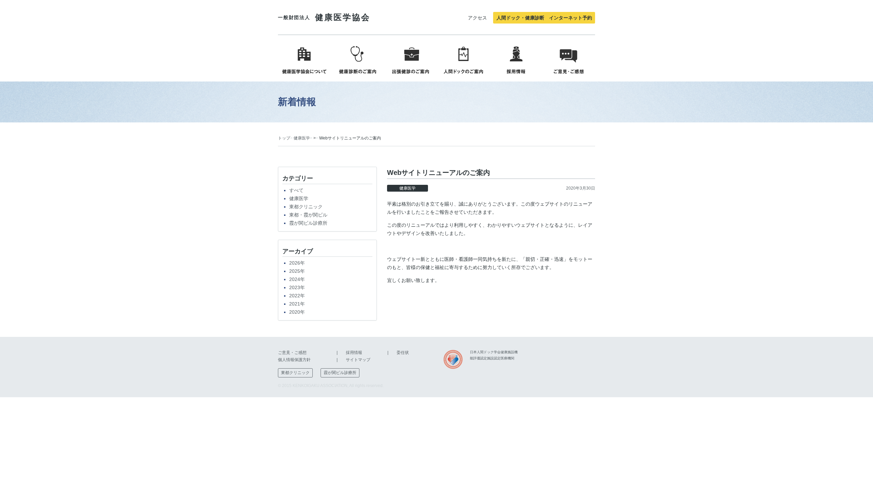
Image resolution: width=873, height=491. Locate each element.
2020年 (297, 312)
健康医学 (302, 138)
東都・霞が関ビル (308, 215)
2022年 (297, 295)
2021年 (297, 304)
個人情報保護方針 (294, 359)
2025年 (297, 271)
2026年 (297, 263)
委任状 (403, 352)
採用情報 (354, 352)
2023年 (297, 287)
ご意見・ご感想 (292, 352)
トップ (284, 138)
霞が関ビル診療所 (308, 223)
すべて (296, 190)
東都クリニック (306, 206)
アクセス (477, 17)
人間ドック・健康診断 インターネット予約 (544, 17)
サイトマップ (358, 359)
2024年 (297, 279)
